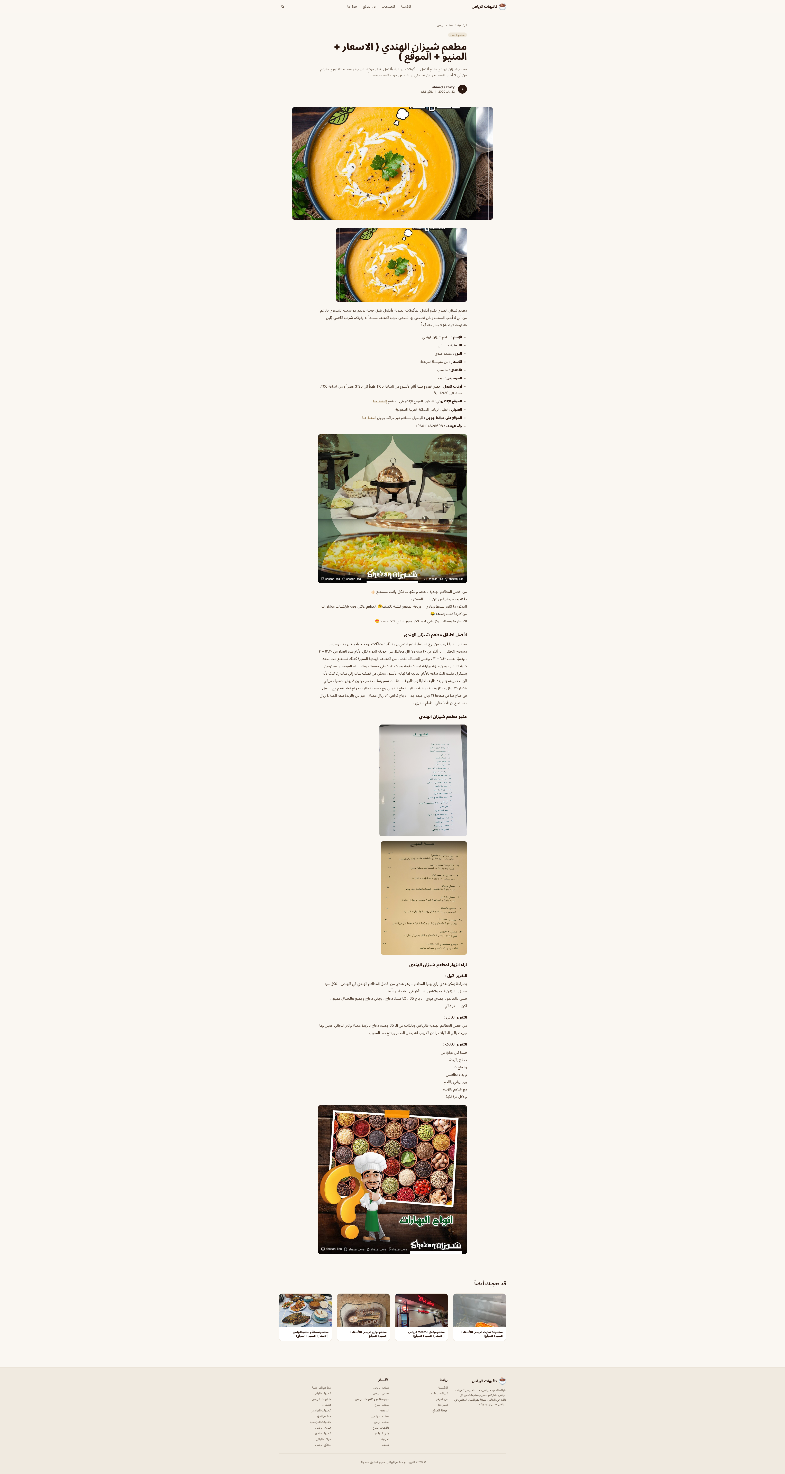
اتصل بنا (352, 6)
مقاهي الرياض (381, 1393)
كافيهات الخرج (381, 1427)
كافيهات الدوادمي (321, 1410)
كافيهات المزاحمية (320, 1422)
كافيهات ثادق (323, 1433)
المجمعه (384, 1410)
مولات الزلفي (323, 1439)
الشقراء (326, 1404)
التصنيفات (388, 6)
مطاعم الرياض (445, 25)
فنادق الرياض (323, 1427)
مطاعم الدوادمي (380, 1416)
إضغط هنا (380, 401)
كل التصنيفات (439, 1393)
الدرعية (385, 1439)
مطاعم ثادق (324, 1416)
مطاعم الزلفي (381, 1422)
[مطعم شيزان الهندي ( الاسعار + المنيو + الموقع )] (392, 265)
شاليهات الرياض (321, 1399)
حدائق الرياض (323, 1444)
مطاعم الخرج (382, 1404)
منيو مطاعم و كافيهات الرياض (372, 1399)
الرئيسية (406, 6)
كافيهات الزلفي (322, 1393)
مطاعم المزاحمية (321, 1387)
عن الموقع (369, 6)
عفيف (385, 1444)
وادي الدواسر (382, 1433)
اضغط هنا (369, 418)
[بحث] (282, 6)
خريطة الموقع (440, 1410)
